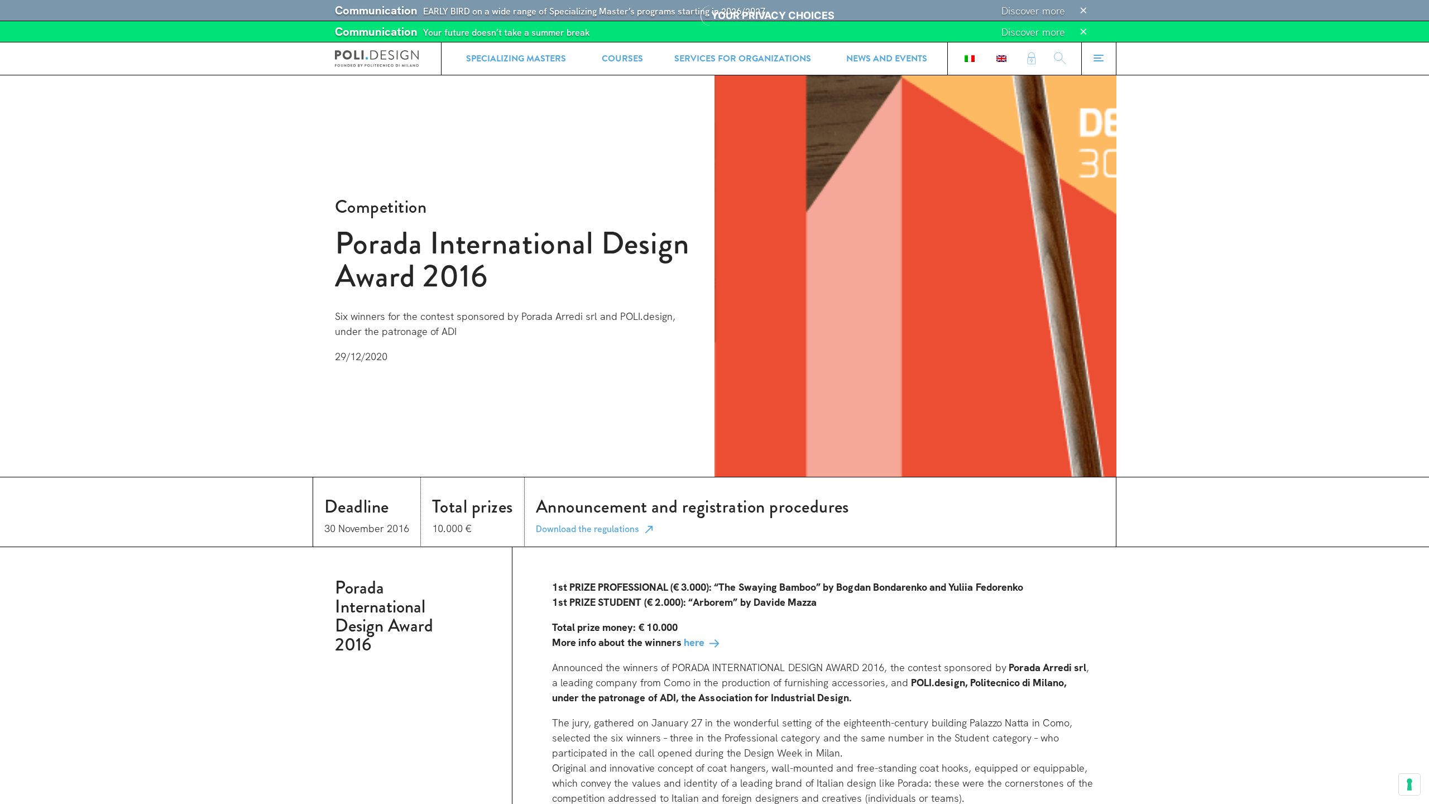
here (694, 642)
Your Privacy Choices (773, 15)
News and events (886, 58)
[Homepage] (377, 58)
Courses (622, 58)
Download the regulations (587, 529)
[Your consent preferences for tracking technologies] (1409, 784)
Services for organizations (742, 58)
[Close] (1083, 10)
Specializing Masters (516, 58)
